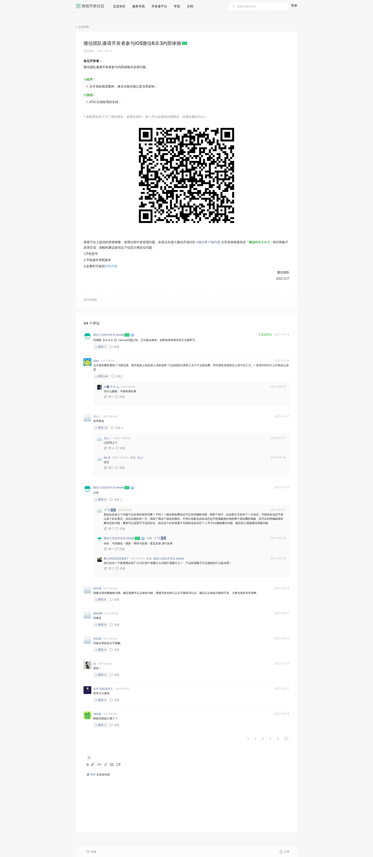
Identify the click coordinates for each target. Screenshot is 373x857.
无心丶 (141, 457)
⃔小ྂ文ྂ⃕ (160, 538)
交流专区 (119, 6)
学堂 (177, 6)
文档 (190, 6)
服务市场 (138, 6)
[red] (92, 764)
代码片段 (111, 266)
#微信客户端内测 (207, 242)
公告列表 (83, 26)
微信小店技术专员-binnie (168, 558)
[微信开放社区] (90, 6)
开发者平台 (159, 6)
